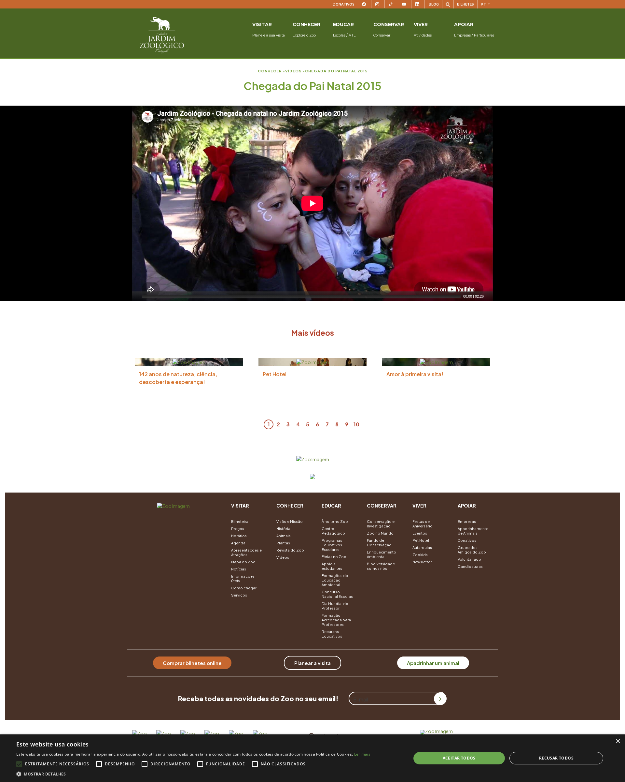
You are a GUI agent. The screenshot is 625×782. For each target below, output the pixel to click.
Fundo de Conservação (379, 542)
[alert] (312, 758)
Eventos (419, 533)
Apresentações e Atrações (246, 552)
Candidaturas (470, 566)
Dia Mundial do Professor (335, 605)
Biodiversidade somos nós (381, 566)
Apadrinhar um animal (433, 663)
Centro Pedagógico (333, 530)
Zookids (420, 555)
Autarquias (422, 547)
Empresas (467, 521)
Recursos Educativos (332, 633)
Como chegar (244, 588)
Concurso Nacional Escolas (337, 594)
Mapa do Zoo (243, 562)
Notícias (238, 569)
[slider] (301, 296)
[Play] (136, 296)
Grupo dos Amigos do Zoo (472, 549)
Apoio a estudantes (332, 566)
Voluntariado (469, 559)
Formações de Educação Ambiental (335, 580)
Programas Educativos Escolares (332, 545)
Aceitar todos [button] (459, 758)
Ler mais (362, 754)
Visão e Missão (289, 521)
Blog (434, 4)
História (283, 528)
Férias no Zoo (334, 556)
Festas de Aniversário (422, 523)
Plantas (283, 543)
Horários (239, 536)
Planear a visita (312, 663)
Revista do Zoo (290, 550)
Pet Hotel (420, 540)
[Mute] (489, 296)
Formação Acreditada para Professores (336, 620)
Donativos (343, 4)
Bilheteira (239, 521)
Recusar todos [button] (556, 758)
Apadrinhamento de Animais (473, 530)
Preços (237, 528)
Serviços (239, 595)
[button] (268, 30)
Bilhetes (465, 4)
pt (484, 4)
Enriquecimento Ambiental (381, 554)
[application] (312, 203)
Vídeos (282, 557)
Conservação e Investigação (381, 523)
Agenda (238, 543)
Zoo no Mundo (380, 533)
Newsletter (422, 562)
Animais (283, 536)
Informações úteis (243, 578)
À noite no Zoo (335, 521)
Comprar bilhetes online (192, 663)
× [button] (617, 741)
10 (356, 424)
